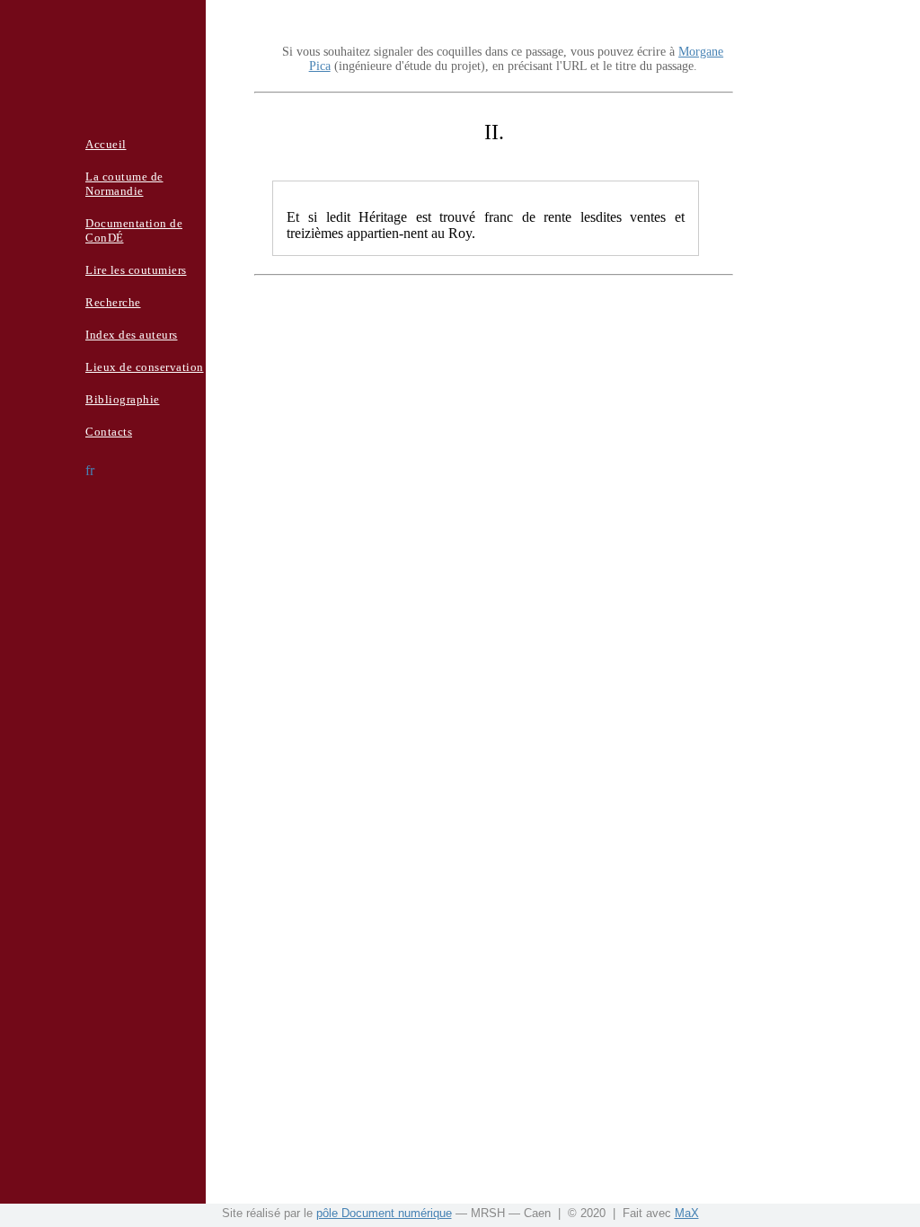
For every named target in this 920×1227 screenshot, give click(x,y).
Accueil (106, 144)
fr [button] (89, 470)
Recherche (113, 302)
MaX (687, 1213)
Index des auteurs (131, 334)
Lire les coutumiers (136, 270)
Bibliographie (122, 399)
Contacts (108, 431)
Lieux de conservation (144, 367)
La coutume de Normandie (124, 184)
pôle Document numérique (384, 1213)
